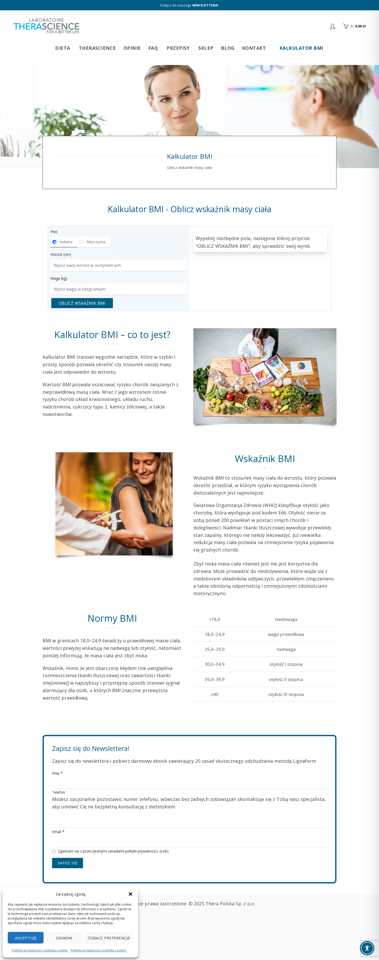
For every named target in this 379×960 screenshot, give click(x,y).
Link (164, 851)
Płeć (54, 231)
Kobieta (66, 241)
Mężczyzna (96, 241)
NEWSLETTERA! (205, 5)
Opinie (132, 48)
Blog (228, 48)
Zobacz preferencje (109, 937)
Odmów (64, 937)
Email (58, 831)
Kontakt (254, 48)
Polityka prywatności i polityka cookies (40, 950)
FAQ (153, 48)
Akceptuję (25, 937)
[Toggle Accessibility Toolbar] (367, 948)
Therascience (97, 48)
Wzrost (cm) (61, 254)
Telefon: (189, 799)
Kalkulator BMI (300, 48)
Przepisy (178, 48)
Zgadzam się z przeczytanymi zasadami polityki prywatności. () (113, 851)
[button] (130, 894)
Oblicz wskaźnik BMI (82, 303)
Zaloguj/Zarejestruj (333, 26)
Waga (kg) (59, 278)
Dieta (62, 48)
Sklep (205, 48)
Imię (57, 773)
